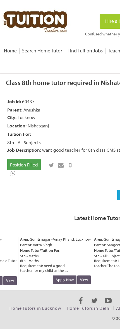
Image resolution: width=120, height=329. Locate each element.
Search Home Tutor (42, 50)
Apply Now (63, 279)
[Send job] (70, 165)
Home (10, 50)
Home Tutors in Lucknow (35, 308)
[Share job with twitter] (51, 165)
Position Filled (24, 165)
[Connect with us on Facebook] (81, 305)
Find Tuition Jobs (85, 50)
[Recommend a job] (60, 165)
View (9, 280)
